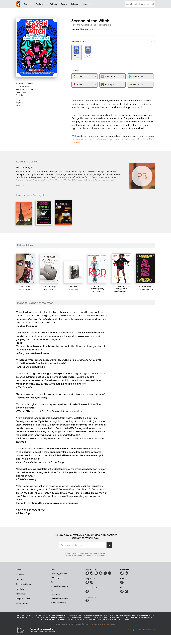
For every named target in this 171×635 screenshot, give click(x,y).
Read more (75, 142)
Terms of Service (106, 624)
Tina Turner (121, 293)
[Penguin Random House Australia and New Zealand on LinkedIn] (105, 573)
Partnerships (21, 594)
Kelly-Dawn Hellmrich (145, 289)
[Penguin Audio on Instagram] (87, 600)
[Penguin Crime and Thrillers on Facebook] (87, 591)
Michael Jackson (25, 289)
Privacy (53, 590)
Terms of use (55, 594)
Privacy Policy (101, 555)
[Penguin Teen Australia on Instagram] (91, 582)
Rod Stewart (97, 291)
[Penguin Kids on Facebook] (122, 573)
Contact (19, 579)
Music (18, 105)
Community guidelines (59, 573)
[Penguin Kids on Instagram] (126, 573)
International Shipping (58, 602)
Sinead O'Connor (49, 289)
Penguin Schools (23, 599)
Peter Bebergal (82, 29)
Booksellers (20, 574)
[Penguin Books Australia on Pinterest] (96, 573)
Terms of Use (89, 555)
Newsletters (20, 589)
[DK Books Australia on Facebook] (122, 591)
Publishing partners (57, 578)
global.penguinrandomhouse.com (141, 629)
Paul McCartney (73, 289)
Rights (53, 582)
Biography (19, 102)
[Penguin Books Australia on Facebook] (87, 573)
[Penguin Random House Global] (23, 629)
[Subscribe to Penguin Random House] (109, 545)
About (18, 569)
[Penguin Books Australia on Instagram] (91, 573)
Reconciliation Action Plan (60, 598)
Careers (53, 569)
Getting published (23, 584)
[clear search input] (153, 4)
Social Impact (22, 603)
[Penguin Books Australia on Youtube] (100, 573)
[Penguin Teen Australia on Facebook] (87, 582)
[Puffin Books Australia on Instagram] (122, 582)
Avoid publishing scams (59, 586)
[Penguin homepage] (18, 4)
